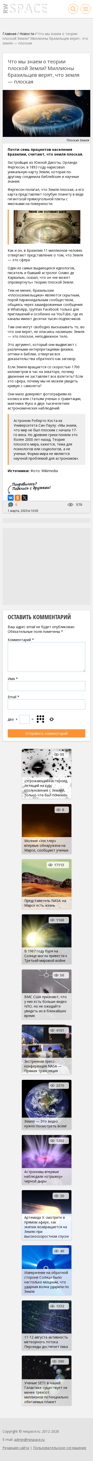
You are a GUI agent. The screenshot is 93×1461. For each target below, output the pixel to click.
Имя (13, 678)
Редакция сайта (15, 1447)
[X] (25, 498)
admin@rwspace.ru (29, 1439)
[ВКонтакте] (11, 498)
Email (13, 696)
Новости (27, 33)
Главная (9, 33)
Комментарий (21, 639)
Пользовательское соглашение (59, 1447)
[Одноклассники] (18, 498)
